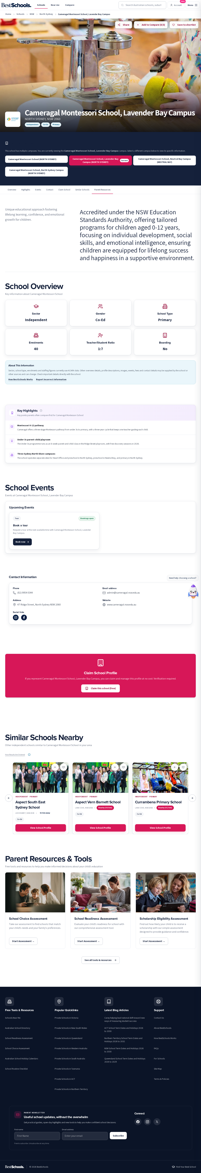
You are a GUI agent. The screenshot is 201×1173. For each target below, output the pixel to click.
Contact (49, 189)
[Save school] (63, 767)
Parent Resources (102, 189)
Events (38, 189)
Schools (41, 5)
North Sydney (46, 14)
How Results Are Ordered (15, 754)
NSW (32, 14)
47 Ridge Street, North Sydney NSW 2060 (39, 604)
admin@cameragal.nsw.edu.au (123, 592)
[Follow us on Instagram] (147, 1121)
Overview (12, 189)
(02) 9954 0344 (25, 592)
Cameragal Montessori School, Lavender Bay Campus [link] (84, 14)
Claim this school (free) (103, 688)
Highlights (25, 189)
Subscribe (118, 1135)
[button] (41, 410)
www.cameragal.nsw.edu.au (121, 604)
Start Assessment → (23, 941)
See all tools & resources (98, 960)
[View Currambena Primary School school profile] (160, 798)
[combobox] (142, 5)
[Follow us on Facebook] (137, 1121)
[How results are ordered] (29, 754)
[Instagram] (16, 617)
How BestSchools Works (20, 379)
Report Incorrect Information (51, 379)
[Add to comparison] (55, 767)
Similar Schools (82, 189)
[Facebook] (24, 617)
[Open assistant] (193, 590)
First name (18, 1129)
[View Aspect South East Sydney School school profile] (40, 798)
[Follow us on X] (156, 1121)
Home (8, 14)
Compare (69, 5)
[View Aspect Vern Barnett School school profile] (100, 798)
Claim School (64, 189)
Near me (55, 5)
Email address (68, 1129)
